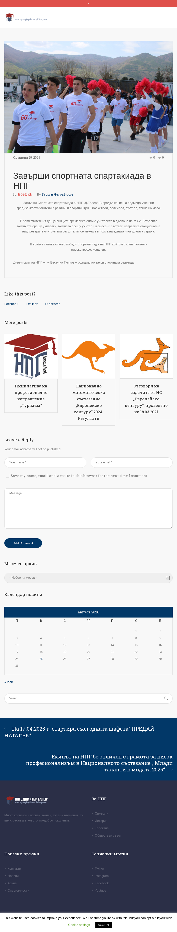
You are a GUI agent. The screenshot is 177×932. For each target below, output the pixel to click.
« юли (8, 682)
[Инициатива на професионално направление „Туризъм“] (31, 356)
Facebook (11, 304)
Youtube (100, 890)
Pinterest (52, 304)
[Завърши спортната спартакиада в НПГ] (88, 97)
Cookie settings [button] (79, 925)
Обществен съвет (108, 835)
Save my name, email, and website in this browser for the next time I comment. (79, 475)
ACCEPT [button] (103, 925)
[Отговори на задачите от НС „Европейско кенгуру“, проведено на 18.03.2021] (146, 356)
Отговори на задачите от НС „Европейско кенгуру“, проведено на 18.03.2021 (146, 398)
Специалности (18, 890)
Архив (12, 883)
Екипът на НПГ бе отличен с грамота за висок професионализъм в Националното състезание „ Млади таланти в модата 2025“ (99, 763)
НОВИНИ (25, 194)
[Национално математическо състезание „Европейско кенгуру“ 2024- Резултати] (88, 356)
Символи (101, 813)
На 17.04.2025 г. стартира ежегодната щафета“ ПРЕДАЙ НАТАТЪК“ (79, 732)
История (101, 821)
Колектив (102, 828)
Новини (13, 876)
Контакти (14, 868)
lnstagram (102, 876)
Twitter (32, 304)
